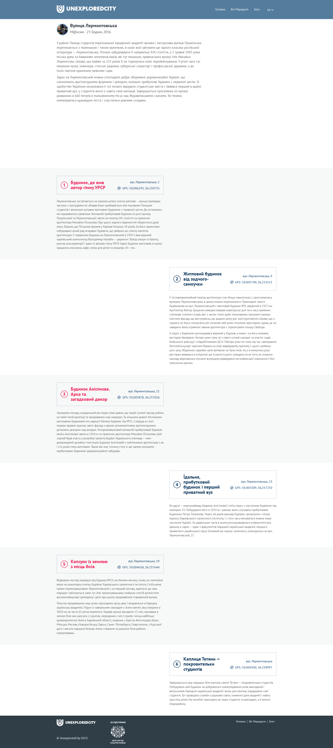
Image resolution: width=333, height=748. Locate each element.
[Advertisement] (166, 136)
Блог (257, 9)
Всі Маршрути (239, 9)
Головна (220, 9)
